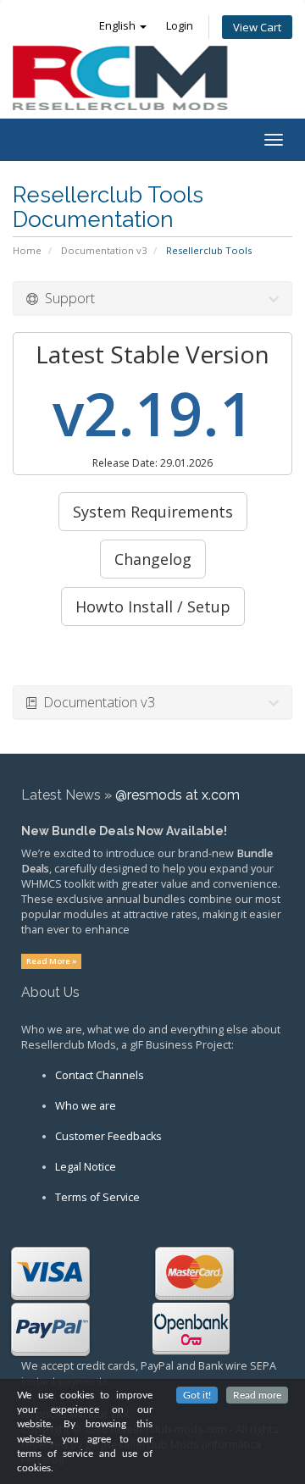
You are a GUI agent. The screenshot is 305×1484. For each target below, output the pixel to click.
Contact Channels (99, 1075)
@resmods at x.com (177, 795)
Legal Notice (85, 1167)
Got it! (197, 1395)
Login (179, 25)
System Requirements (153, 511)
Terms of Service (97, 1197)
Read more (257, 1395)
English (118, 25)
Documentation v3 (104, 250)
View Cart (257, 27)
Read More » (51, 960)
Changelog (152, 559)
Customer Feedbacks (108, 1136)
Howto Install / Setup (152, 606)
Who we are (85, 1106)
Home (27, 250)
